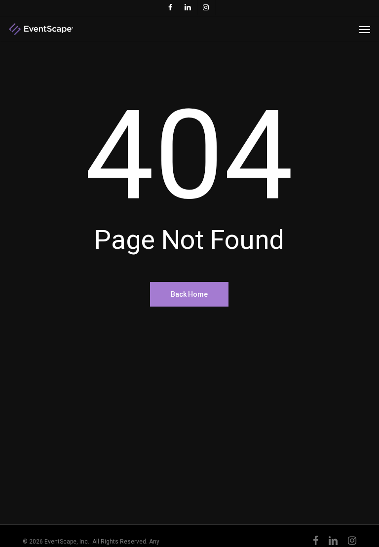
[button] (364, 29)
